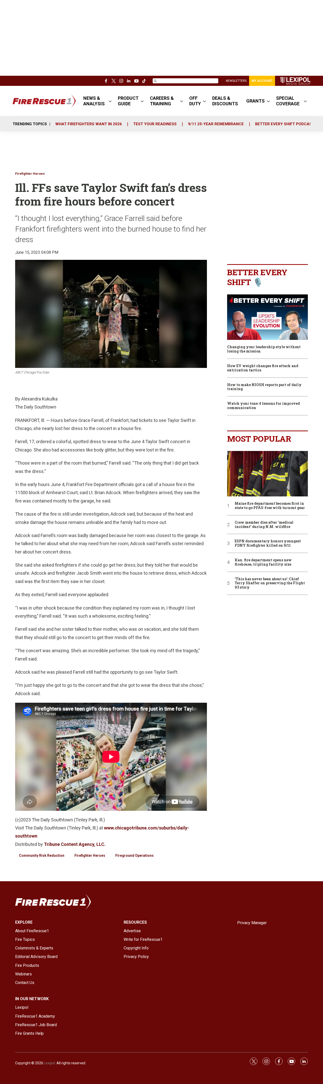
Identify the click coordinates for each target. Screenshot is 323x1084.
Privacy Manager (252, 922)
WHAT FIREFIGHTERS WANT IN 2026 (88, 124)
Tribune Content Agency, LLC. (74, 844)
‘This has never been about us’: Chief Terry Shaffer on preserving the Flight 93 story (270, 583)
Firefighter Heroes (30, 173)
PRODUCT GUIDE (128, 100)
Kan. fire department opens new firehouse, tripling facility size (263, 562)
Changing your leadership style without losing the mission (264, 349)
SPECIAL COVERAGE (288, 100)
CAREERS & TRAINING (162, 100)
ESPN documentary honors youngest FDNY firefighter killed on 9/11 (268, 543)
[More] (110, 101)
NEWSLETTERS (236, 81)
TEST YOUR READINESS (155, 124)
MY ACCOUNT (262, 81)
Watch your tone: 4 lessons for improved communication (263, 405)
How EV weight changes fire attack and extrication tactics (262, 368)
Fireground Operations (134, 855)
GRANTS (255, 101)
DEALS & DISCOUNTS (225, 100)
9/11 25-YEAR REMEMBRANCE (216, 124)
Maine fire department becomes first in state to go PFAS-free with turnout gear (270, 505)
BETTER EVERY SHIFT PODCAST (284, 124)
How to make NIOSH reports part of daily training (264, 387)
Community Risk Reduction (41, 855)
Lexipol (49, 1063)
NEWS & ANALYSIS (94, 100)
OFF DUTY (195, 100)
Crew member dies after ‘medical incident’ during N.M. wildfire (264, 524)
